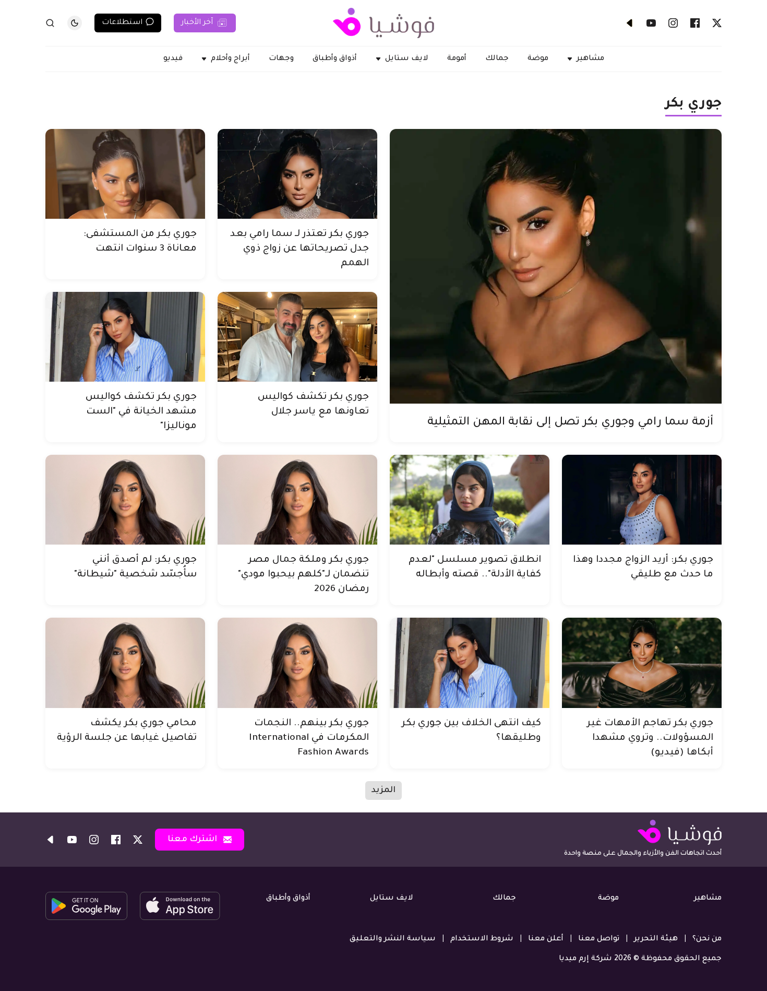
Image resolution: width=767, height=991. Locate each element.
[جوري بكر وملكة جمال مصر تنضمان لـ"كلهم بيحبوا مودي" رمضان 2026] (297, 500)
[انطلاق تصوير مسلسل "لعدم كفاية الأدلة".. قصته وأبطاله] (469, 500)
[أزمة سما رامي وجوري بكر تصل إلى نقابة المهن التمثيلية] (556, 266)
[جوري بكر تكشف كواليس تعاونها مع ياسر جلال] (297, 337)
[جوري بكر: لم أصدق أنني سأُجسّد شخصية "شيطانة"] (125, 500)
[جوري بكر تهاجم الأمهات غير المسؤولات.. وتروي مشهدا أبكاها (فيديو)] (642, 662)
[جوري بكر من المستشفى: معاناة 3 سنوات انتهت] (125, 174)
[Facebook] (695, 23)
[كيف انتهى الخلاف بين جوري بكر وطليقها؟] (469, 662)
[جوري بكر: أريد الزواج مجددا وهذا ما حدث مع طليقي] (642, 500)
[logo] (383, 23)
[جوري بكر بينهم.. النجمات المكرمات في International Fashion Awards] (297, 662)
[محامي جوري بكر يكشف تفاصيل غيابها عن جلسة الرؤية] (125, 662)
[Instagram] (673, 23)
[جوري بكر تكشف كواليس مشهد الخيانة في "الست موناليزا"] (125, 337)
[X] (717, 23)
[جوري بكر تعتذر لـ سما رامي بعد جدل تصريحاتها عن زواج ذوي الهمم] (297, 174)
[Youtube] (651, 23)
